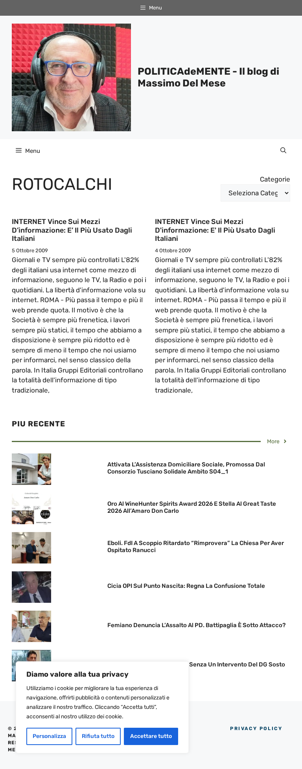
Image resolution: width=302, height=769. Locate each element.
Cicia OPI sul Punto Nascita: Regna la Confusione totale (186, 585)
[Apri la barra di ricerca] (283, 151)
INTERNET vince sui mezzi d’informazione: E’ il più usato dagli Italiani (72, 230)
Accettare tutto (151, 736)
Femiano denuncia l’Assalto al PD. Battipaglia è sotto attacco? (196, 625)
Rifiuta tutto (98, 736)
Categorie (275, 179)
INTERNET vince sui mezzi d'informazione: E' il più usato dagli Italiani (215, 230)
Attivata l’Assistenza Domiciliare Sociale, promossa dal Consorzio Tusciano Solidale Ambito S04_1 (186, 468)
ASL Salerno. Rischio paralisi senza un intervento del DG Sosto (196, 664)
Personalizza (49, 736)
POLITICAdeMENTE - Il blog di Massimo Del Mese (208, 77)
